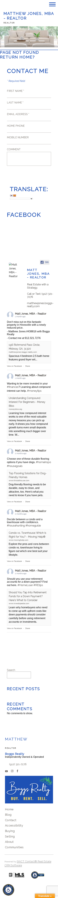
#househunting (16, 525)
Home (9, 809)
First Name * (15, 90)
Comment (14, 149)
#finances (13, 386)
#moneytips (34, 390)
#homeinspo (43, 462)
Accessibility (14, 825)
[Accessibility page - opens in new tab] (38, 876)
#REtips (38, 585)
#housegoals (15, 466)
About (9, 841)
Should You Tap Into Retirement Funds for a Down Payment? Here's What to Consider (28, 596)
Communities (14, 847)
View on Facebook (14, 366)
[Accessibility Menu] (8, 890)
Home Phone (16, 125)
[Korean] (11, 195)
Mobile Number (18, 137)
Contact (10, 820)
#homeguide (33, 525)
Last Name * (15, 102)
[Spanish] (14, 195)
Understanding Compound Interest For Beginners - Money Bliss (27, 402)
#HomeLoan (25, 585)
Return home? (17, 57)
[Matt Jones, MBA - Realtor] (15, 270)
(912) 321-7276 (18, 764)
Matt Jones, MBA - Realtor (30, 313)
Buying (10, 831)
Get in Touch (29, 174)
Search (11, 670)
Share (27, 366)
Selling (10, 836)
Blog (8, 814)
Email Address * (18, 114)
